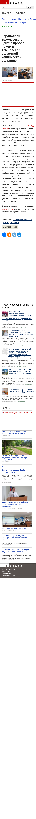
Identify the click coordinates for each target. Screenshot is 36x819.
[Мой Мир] (19, 234)
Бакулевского (7, 209)
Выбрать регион (6, 573)
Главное (5, 19)
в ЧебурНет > (8, 26)
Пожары (22, 23)
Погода (32, 19)
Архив (13, 19)
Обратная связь (6, 571)
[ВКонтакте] (4, 234)
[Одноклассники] (9, 234)
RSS (15, 575)
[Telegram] (14, 234)
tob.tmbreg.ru (8, 80)
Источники (23, 19)
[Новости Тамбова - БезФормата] (11, 2)
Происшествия (10, 23)
